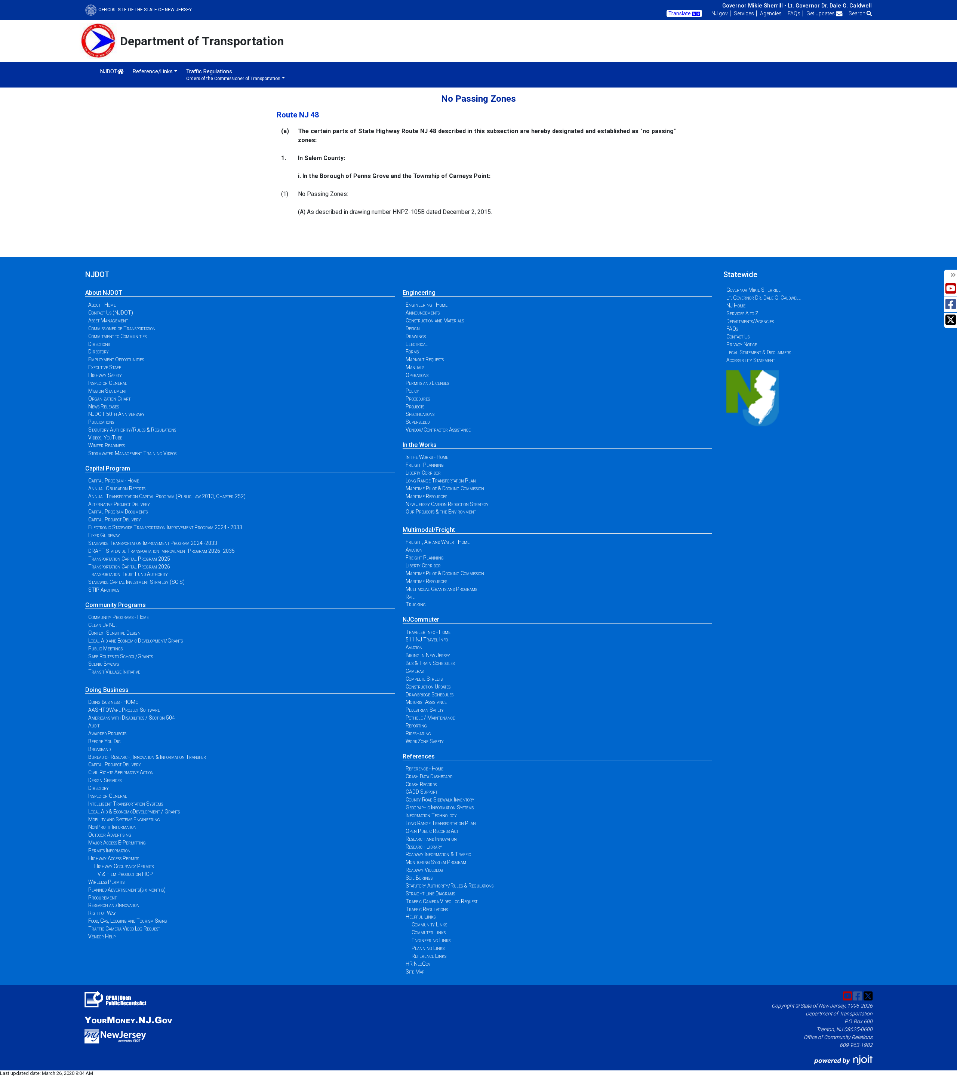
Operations (417, 375)
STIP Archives (103, 590)
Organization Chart (109, 399)
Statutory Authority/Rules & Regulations (132, 430)
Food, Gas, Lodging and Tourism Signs (127, 921)
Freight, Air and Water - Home (438, 542)
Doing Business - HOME (113, 702)
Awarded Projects (107, 733)
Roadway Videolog (424, 870)
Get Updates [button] (821, 13)
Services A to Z (742, 313)
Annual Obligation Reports (116, 488)
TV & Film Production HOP (123, 874)
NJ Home (735, 306)
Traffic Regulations (427, 909)
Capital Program (107, 468)
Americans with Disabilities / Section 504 (131, 718)
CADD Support (421, 792)
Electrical (417, 344)
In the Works (420, 444)
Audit (93, 726)
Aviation (414, 550)
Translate (680, 13)
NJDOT (108, 71)
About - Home (102, 305)
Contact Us (738, 337)
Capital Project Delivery (114, 519)
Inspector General (107, 383)
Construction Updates (428, 687)
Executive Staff (104, 367)
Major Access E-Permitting (117, 843)
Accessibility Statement (750, 360)
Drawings (416, 336)
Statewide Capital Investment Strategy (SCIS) (136, 582)
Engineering (419, 292)
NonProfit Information (112, 827)
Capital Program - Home (113, 481)
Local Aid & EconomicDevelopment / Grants (134, 812)
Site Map (415, 972)
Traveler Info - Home (428, 632)
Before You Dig (104, 741)
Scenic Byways (103, 664)
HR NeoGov (418, 964)
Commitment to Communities (117, 336)
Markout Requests (425, 359)
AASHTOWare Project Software (124, 710)
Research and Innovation (113, 905)
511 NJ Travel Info (427, 640)
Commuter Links (429, 932)
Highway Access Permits (113, 858)
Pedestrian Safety (425, 710)
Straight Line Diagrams (430, 893)
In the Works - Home (427, 457)
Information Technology (431, 815)
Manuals (415, 367)
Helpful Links (421, 917)
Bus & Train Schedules (430, 663)
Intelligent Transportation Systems (125, 804)
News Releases (103, 407)
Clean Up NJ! (102, 625)
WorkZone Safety (425, 741)
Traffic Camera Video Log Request (124, 929)
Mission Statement (107, 391)
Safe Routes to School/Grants (120, 656)
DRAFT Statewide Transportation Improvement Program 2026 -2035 (161, 551)
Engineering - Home (426, 305)
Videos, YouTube (105, 438)
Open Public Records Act (432, 831)
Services (744, 13)
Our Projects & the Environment (441, 512)
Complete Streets (424, 679)
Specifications (420, 414)
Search (858, 13)
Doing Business (107, 689)
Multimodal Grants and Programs (441, 589)
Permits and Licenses (427, 383)
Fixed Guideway (104, 535)
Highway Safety (105, 375)
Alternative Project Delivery (119, 504)
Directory (98, 352)
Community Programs (115, 605)
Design (413, 328)
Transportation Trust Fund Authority (128, 574)
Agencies (771, 13)
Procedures (418, 399)
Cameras (415, 671)
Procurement (102, 898)
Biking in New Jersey (428, 655)
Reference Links (429, 956)
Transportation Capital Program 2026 (129, 567)
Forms (412, 352)
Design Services (104, 780)
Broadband (99, 749)
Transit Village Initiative (114, 672)
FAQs (794, 13)
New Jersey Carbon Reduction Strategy (447, 504)
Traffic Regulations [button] (233, 74)
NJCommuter (421, 619)
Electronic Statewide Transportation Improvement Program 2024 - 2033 (165, 527)
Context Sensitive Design (114, 633)
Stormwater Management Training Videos (132, 453)
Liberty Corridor (423, 473)
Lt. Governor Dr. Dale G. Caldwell (830, 5)
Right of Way (102, 913)
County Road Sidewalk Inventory (440, 800)
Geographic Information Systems (440, 807)
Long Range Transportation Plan (441, 481)
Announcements (423, 313)
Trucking (416, 604)
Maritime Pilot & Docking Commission (445, 488)
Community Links (429, 925)
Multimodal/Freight (429, 529)
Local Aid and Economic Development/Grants (135, 641)
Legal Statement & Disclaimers (758, 352)
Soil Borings (419, 878)
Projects (415, 407)
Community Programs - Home (118, 617)
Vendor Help (102, 936)
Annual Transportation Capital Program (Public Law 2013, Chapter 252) (167, 496)
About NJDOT (103, 292)
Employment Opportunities (116, 359)
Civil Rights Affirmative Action (121, 772)
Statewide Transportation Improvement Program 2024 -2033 (152, 543)
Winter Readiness (106, 445)
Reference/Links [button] (153, 71)
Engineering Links (431, 940)
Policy (412, 391)
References (419, 756)
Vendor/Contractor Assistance (438, 430)
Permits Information (109, 850)
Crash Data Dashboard (429, 776)
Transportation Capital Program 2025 (129, 559)
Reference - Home (424, 769)
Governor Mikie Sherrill (753, 290)
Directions (99, 344)
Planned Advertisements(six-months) (127, 890)
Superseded (418, 422)
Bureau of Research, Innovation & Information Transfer (147, 757)
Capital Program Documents (118, 512)
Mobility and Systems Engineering (124, 819)
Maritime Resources (426, 496)
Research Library (424, 847)
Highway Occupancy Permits (124, 866)
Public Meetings (105, 649)
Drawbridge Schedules (429, 695)
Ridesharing (418, 733)
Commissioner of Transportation (122, 328)
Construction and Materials (435, 321)
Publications (101, 422)
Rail (410, 597)
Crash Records (421, 784)
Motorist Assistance (426, 702)
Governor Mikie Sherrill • (754, 5)
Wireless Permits (106, 882)
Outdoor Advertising (109, 835)
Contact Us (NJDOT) (110, 313)
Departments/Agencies (750, 321)
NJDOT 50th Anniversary (116, 414)
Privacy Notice (741, 344)
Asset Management (108, 321)
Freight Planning (425, 465)
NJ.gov (719, 13)
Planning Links (428, 948)
